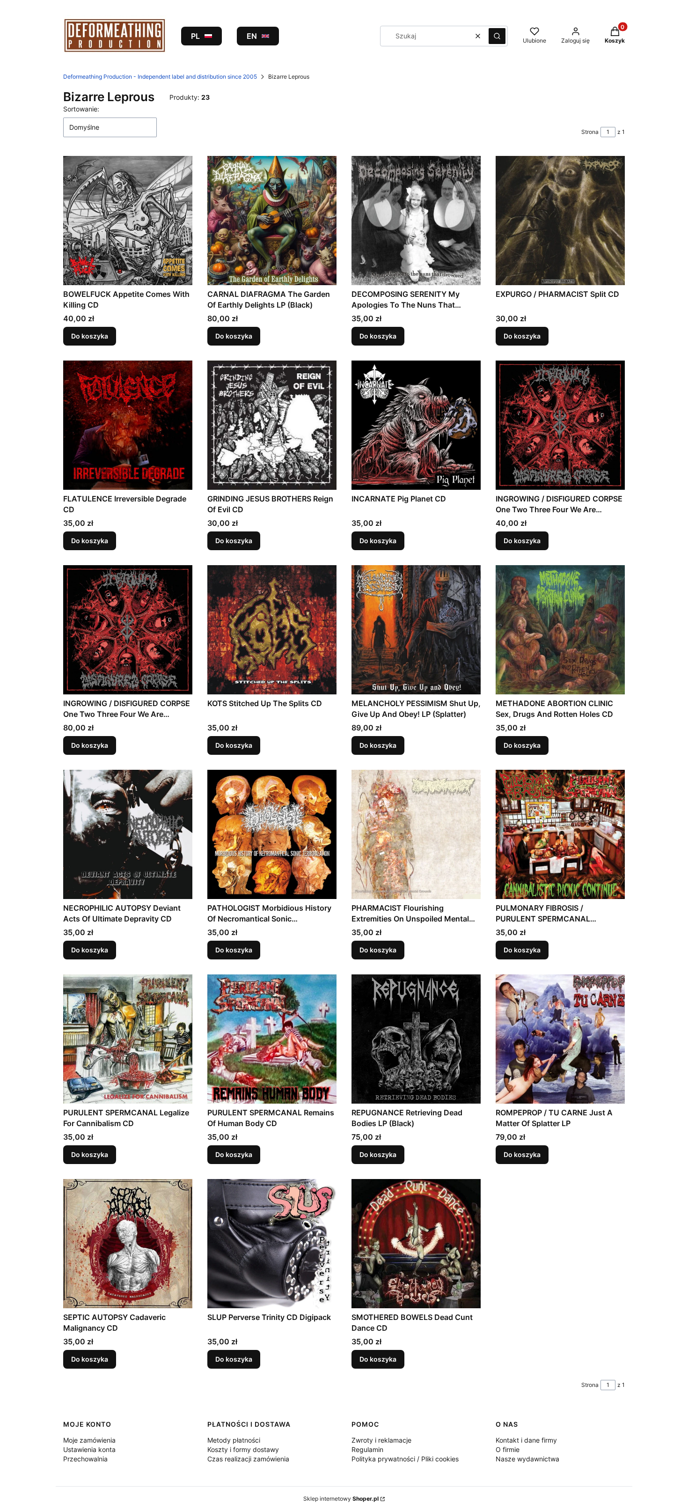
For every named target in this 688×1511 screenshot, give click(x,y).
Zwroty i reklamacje (381, 1440)
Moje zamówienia (89, 1440)
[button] (497, 36)
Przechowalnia (85, 1459)
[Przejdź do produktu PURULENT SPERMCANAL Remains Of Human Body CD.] (272, 1039)
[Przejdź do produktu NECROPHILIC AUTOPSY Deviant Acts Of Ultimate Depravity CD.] (127, 834)
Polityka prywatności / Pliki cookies (405, 1459)
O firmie (508, 1449)
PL (195, 36)
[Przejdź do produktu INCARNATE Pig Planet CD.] (416, 425)
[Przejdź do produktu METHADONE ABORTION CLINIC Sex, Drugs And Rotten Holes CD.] (560, 629)
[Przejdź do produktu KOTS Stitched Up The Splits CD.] (272, 629)
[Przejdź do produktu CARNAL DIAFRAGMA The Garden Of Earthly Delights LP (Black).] (272, 220)
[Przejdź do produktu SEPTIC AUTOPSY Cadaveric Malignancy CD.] (127, 1243)
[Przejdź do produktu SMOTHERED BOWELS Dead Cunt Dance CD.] (416, 1243)
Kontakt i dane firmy (526, 1440)
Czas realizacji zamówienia (248, 1459)
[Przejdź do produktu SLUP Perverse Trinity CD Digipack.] (272, 1243)
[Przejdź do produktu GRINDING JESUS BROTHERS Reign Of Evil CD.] (272, 425)
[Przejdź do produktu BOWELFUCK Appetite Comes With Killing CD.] (127, 220)
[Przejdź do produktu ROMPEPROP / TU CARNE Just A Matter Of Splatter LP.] (560, 1039)
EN (252, 36)
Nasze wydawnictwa (527, 1459)
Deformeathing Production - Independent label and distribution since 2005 (160, 76)
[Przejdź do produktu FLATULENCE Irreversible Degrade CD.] (127, 425)
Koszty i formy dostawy (243, 1449)
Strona (590, 131)
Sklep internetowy (341, 1498)
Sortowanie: (81, 109)
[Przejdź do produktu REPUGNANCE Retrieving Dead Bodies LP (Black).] (416, 1039)
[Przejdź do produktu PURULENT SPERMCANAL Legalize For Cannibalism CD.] (127, 1039)
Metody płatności (233, 1440)
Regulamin (367, 1449)
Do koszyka (89, 336)
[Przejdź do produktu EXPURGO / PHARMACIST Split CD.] (560, 220)
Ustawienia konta (89, 1449)
